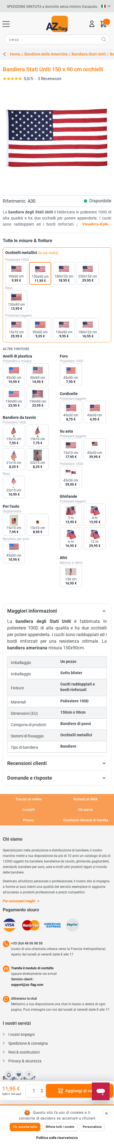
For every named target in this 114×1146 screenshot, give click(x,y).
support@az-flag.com (27, 985)
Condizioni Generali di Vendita (85, 820)
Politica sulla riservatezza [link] (57, 1138)
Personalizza (92, 1127)
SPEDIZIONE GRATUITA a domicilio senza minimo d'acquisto (52, 7)
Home (15, 54)
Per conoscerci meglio (19, 901)
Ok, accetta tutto (25, 1127)
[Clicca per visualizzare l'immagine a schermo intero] (57, 139)
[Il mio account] (92, 24)
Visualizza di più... (96, 224)
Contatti (28, 810)
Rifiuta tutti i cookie (60, 1127)
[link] (55, 79)
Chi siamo (85, 810)
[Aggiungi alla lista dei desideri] (18, 1074)
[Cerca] (104, 39)
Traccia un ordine (28, 799)
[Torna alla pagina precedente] (6, 54)
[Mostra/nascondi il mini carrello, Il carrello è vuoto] (102, 24)
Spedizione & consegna (28, 1043)
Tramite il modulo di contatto (32, 968)
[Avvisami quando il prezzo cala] (8, 1074)
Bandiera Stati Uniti (89, 54)
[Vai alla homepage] (57, 23)
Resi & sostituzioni (24, 1052)
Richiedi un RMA (85, 799)
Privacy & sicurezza (25, 1061)
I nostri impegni (21, 1034)
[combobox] (57, 39)
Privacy (28, 820)
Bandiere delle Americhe (46, 54)
